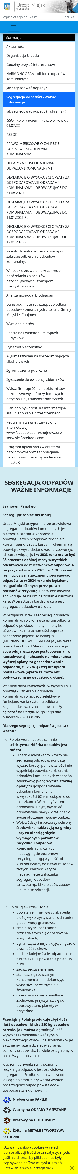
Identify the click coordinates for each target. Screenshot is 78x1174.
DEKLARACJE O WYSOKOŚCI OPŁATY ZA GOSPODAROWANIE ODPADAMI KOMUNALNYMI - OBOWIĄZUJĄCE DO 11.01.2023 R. (37, 210)
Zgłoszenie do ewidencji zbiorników (35, 379)
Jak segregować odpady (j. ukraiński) (36, 111)
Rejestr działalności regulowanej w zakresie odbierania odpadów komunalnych (34, 256)
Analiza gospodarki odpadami (30, 295)
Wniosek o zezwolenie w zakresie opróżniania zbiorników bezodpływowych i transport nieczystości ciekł (33, 278)
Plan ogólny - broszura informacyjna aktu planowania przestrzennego (36, 411)
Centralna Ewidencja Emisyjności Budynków (33, 335)
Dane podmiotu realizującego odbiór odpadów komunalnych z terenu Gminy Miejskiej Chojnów (38, 309)
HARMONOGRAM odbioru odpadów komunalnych (35, 76)
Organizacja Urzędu (22, 55)
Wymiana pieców (20, 323)
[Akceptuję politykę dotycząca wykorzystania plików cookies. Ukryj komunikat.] (72, 1168)
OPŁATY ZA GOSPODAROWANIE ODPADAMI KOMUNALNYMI (32, 166)
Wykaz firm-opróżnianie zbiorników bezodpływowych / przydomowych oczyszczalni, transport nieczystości (35, 393)
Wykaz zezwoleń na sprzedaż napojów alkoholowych (37, 359)
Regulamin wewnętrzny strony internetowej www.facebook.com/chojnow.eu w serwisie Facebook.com (34, 430)
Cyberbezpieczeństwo (24, 347)
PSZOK (11, 134)
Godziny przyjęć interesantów (30, 64)
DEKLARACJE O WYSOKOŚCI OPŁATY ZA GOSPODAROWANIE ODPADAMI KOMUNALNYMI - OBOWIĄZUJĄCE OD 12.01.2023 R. (37, 234)
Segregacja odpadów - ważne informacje (31, 100)
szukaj (70, 17)
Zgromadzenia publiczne (26, 370)
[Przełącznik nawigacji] (14, 27)
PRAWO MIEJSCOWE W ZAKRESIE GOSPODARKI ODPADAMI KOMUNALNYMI (32, 148)
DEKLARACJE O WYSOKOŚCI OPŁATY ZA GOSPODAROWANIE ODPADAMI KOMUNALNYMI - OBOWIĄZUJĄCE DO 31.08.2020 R (37, 185)
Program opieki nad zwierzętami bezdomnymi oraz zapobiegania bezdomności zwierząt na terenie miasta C (33, 454)
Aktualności (15, 46)
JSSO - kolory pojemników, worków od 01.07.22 (37, 123)
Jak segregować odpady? (26, 88)
